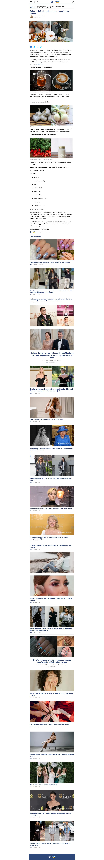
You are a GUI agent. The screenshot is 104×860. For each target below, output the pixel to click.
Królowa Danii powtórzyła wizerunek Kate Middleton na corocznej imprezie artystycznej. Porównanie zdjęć (52, 355)
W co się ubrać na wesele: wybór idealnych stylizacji (43, 784)
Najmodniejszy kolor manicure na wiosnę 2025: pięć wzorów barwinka (50, 262)
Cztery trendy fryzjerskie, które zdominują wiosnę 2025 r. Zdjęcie (46, 419)
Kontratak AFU (50, 6)
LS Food (43, 15)
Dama (31, 264)
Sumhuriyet (39, 64)
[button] (51, 31)
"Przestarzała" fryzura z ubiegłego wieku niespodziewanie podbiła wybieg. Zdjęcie (51, 508)
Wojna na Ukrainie (41, 6)
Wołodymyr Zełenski (46, 7)
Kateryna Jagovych (37, 15)
